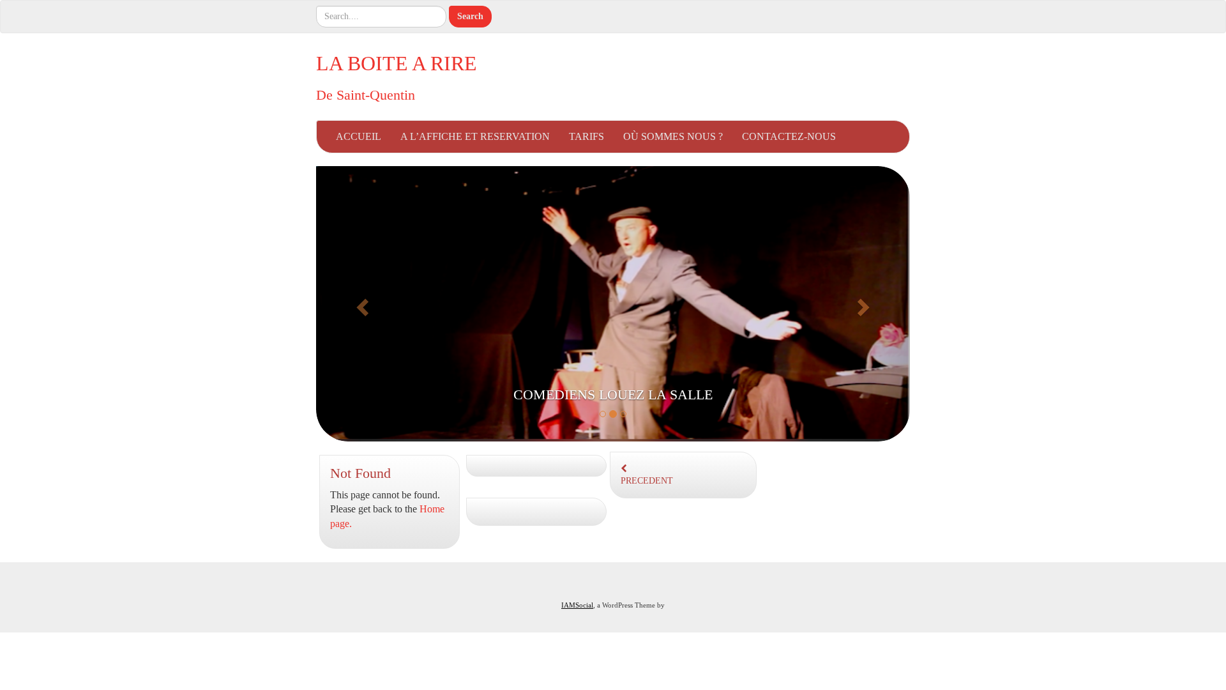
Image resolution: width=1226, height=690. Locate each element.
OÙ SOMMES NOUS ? (673, 136)
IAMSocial (577, 605)
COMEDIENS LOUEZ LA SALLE (613, 394)
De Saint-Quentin (365, 95)
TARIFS (586, 136)
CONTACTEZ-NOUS (789, 136)
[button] (360, 303)
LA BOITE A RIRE (396, 63)
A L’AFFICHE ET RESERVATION (475, 136)
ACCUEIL (358, 136)
